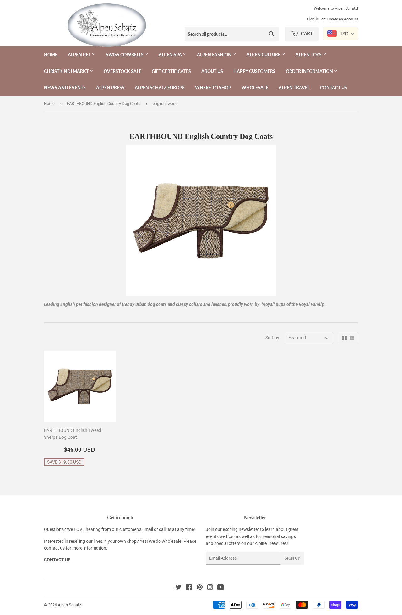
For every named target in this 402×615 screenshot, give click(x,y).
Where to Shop (213, 87)
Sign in (313, 19)
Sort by (272, 337)
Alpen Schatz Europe (160, 87)
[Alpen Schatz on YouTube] (220, 588)
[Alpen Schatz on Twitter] (178, 588)
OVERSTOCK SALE (122, 71)
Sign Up (292, 558)
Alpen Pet (80, 54)
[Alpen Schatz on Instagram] (210, 588)
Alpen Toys (309, 54)
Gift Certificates (171, 71)
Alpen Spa (171, 54)
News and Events (65, 87)
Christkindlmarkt (67, 71)
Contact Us (333, 87)
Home (50, 54)
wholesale (171, 541)
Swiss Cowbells (125, 54)
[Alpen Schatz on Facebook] (189, 588)
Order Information (310, 71)
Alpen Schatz (69, 604)
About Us (212, 71)
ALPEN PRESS (110, 87)
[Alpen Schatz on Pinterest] (199, 588)
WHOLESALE (255, 87)
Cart (306, 33)
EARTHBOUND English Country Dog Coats (103, 103)
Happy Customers (254, 71)
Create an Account (342, 19)
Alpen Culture (264, 54)
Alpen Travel (294, 87)
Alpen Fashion (214, 54)
